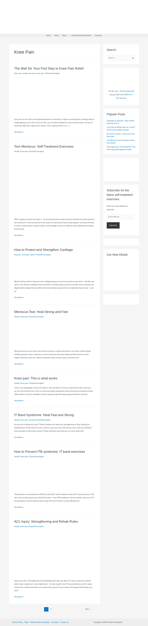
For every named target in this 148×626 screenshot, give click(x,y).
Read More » (19, 132)
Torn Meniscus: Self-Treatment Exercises (44, 146)
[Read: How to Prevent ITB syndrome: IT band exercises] (30, 475)
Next (88, 609)
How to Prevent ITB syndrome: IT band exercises (49, 451)
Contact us (64, 622)
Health (25, 73)
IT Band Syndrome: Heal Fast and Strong (44, 415)
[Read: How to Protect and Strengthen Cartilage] (37, 267)
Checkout (98, 35)
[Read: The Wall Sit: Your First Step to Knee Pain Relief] (54, 96)
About (56, 35)
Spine (32, 255)
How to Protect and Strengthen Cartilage (43, 250)
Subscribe (113, 225)
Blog (64, 35)
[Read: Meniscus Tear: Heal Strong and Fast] (25, 333)
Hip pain (32, 73)
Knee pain (40, 73)
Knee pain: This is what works (35, 378)
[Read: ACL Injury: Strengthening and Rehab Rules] (30, 553)
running (32, 420)
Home (48, 35)
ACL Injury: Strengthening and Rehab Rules (46, 521)
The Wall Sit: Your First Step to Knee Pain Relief (49, 68)
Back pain (18, 73)
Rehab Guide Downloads (81, 35)
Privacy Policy (17, 622)
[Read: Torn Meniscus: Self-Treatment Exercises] (54, 185)
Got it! (99, 4)
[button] (67, 35)
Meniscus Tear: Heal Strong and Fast (41, 312)
